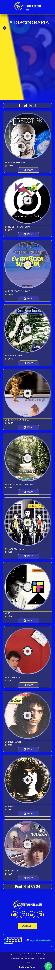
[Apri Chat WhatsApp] (48, 966)
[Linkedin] (40, 914)
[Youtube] (31, 914)
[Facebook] (14, 914)
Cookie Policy (40, 958)
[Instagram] (23, 914)
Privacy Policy (30, 958)
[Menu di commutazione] (27, 10)
